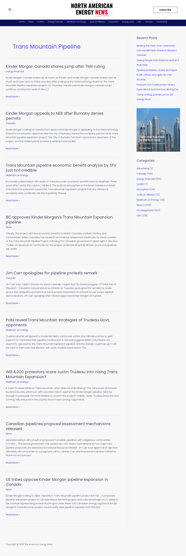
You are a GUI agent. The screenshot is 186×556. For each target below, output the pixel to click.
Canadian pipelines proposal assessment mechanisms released (58, 426)
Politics (40, 21)
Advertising (162, 21)
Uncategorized (145, 210)
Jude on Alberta (97, 21)
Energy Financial (55, 21)
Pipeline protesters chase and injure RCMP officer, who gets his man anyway (157, 74)
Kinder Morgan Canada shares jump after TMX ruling (55, 66)
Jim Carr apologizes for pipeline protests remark (51, 273)
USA (139, 21)
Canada (149, 21)
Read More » (13, 96)
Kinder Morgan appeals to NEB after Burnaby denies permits (54, 116)
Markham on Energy (76, 21)
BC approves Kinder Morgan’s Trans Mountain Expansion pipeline (59, 220)
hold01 (140, 184)
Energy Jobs (128, 21)
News (31, 21)
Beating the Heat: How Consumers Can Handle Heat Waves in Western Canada (157, 50)
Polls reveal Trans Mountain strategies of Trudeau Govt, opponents (58, 322)
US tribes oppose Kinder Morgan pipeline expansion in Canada (57, 482)
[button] (10, 10)
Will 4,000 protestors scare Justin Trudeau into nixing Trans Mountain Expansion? (62, 374)
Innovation (113, 21)
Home (22, 21)
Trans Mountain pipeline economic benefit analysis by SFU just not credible (61, 168)
